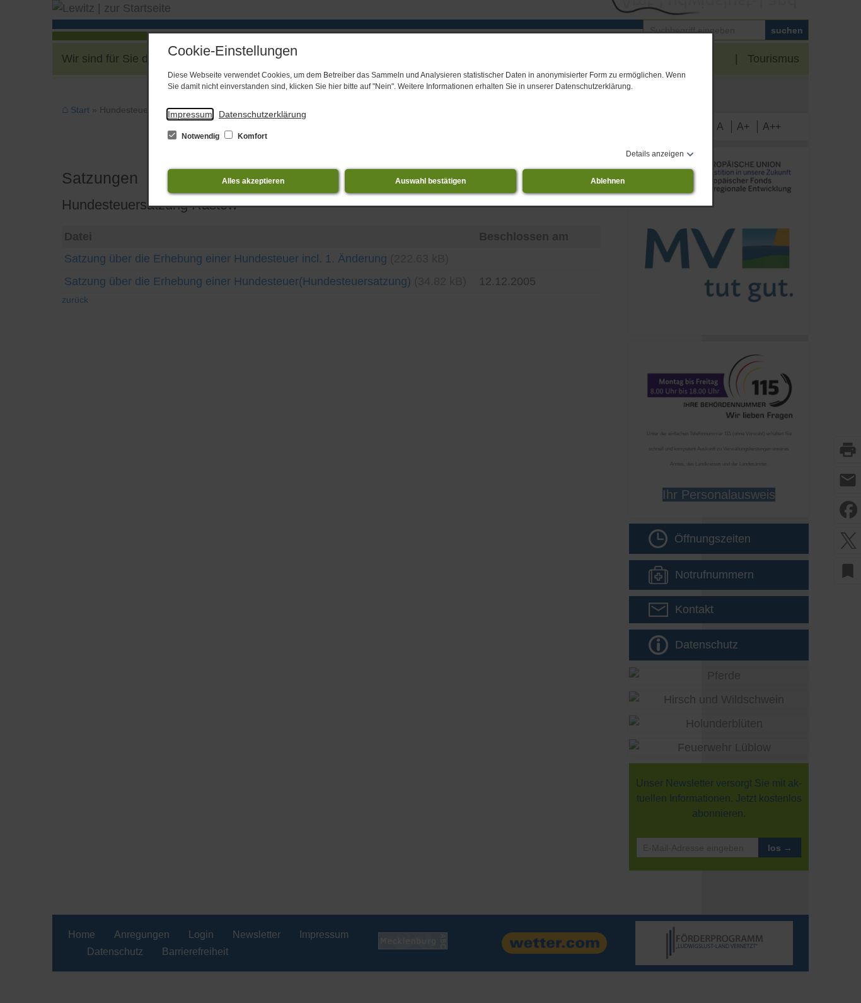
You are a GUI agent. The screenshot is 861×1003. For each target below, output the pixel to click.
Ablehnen (608, 181)
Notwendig (200, 136)
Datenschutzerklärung (262, 114)
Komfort (251, 136)
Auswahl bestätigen (430, 181)
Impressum (190, 114)
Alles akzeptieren (253, 181)
